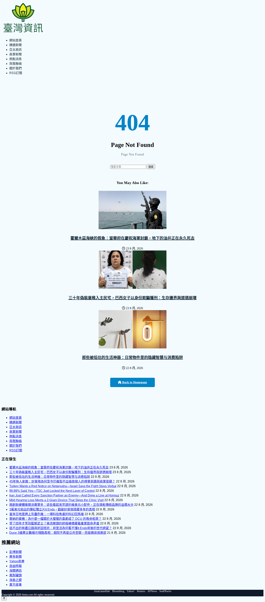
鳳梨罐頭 (15, 575)
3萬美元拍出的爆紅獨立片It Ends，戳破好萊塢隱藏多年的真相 (52, 509)
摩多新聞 (15, 556)
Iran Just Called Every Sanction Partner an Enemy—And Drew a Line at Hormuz (64, 495)
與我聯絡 (15, 63)
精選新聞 (15, 45)
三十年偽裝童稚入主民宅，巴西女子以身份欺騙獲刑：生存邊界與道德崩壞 (132, 298)
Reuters (141, 591)
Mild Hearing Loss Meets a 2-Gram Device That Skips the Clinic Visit (56, 500)
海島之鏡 (15, 580)
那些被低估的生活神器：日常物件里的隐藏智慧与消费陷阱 (132, 357)
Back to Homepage (134, 382)
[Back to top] (4, 598)
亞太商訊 (15, 49)
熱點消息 (15, 59)
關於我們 (15, 68)
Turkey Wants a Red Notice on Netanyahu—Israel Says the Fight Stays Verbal (62, 486)
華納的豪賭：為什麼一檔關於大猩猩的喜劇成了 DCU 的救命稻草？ (55, 518)
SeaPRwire (165, 591)
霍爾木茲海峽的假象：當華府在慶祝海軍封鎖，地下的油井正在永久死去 (132, 238)
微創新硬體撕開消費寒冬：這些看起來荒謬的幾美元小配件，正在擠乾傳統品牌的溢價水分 (71, 504)
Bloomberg (118, 591)
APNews (152, 591)
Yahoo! (131, 591)
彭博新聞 (15, 552)
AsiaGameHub (102, 591)
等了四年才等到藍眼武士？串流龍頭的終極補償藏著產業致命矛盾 (54, 523)
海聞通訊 (15, 570)
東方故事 (15, 584)
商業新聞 (15, 54)
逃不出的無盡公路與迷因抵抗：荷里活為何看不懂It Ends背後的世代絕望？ (60, 528)
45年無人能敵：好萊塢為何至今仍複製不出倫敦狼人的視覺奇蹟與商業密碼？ (62, 481)
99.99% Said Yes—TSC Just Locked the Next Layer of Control (52, 490)
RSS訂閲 (15, 73)
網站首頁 (15, 40)
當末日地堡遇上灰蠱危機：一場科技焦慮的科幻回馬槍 (46, 514)
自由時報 (15, 566)
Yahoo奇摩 (16, 561)
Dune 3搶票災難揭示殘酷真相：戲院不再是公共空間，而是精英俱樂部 (57, 532)
